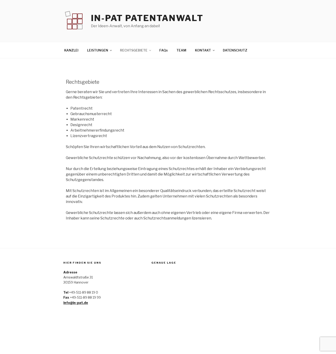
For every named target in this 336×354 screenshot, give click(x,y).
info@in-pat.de (75, 303)
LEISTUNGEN (97, 50)
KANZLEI (71, 50)
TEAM (181, 50)
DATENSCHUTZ (235, 50)
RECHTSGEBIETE (133, 50)
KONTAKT (203, 50)
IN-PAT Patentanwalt (147, 18)
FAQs (163, 50)
